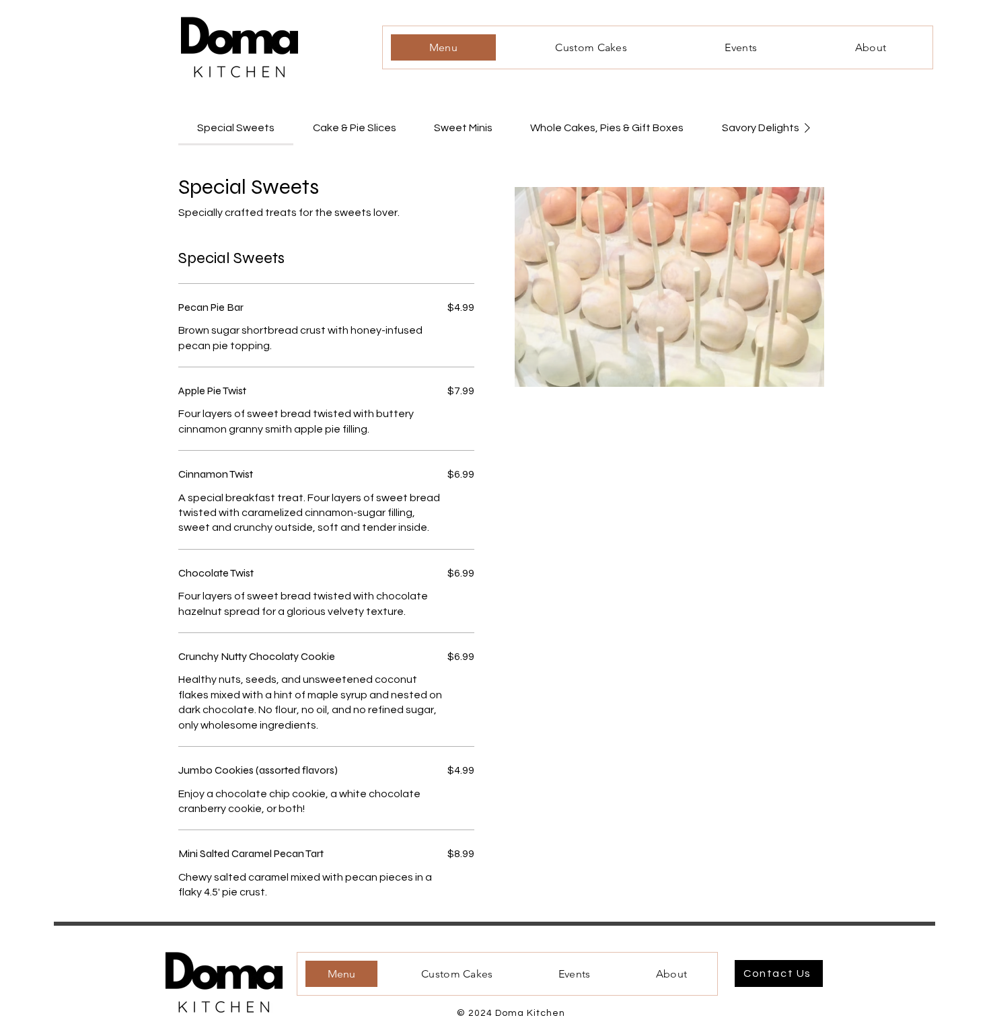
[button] (669, 287)
